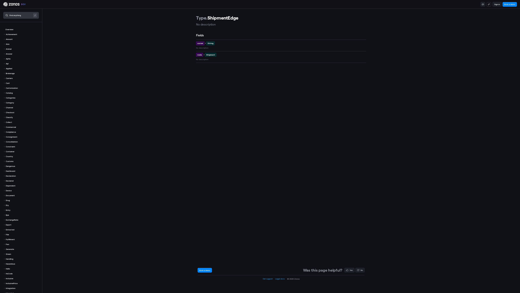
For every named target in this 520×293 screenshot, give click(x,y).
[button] (21, 15)
